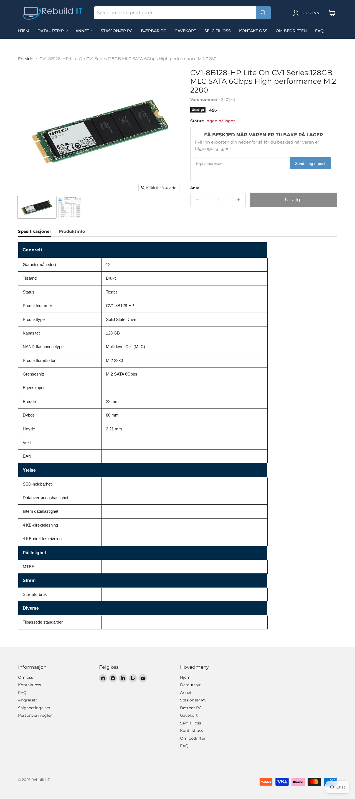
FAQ (319, 30)
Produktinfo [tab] (72, 231)
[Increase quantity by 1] (239, 200)
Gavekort (185, 30)
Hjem (23, 30)
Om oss (25, 677)
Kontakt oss (253, 30)
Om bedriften (291, 30)
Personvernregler (35, 715)
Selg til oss (217, 30)
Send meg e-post (310, 164)
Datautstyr (51, 30)
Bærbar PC (153, 30)
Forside (25, 58)
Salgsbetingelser (34, 707)
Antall (196, 188)
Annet (82, 30)
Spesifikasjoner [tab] (34, 231)
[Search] (263, 12)
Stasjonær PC (117, 30)
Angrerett (27, 700)
